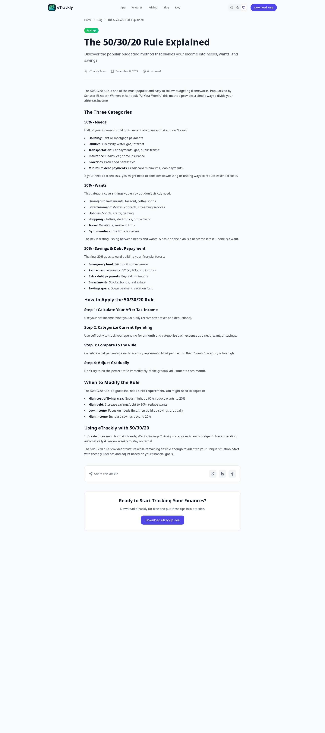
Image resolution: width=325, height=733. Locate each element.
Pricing (153, 7)
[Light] (232, 8)
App (123, 7)
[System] (244, 8)
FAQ (177, 7)
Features (137, 7)
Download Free (263, 7)
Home (88, 20)
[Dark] (238, 8)
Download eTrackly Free (163, 520)
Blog (166, 7)
